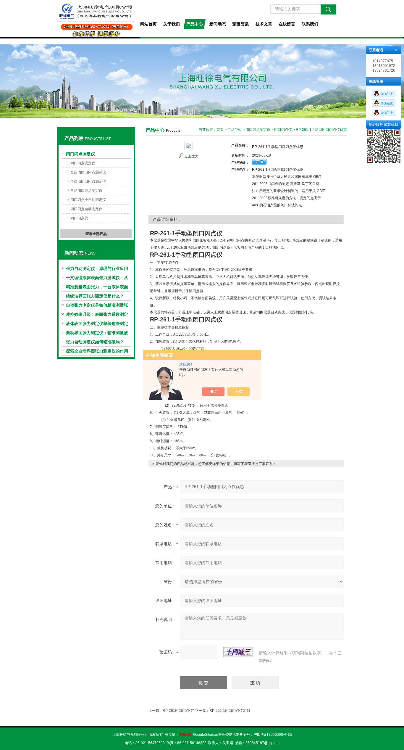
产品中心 (194, 24)
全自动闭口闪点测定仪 (88, 181)
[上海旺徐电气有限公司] (96, 18)
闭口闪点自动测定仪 (86, 209)
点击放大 (191, 156)
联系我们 (310, 24)
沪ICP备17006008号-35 (272, 735)
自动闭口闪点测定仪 (86, 191)
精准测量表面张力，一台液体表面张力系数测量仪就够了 (97, 288)
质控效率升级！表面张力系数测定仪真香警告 (97, 315)
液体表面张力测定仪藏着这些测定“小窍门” (97, 324)
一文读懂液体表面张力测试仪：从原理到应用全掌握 (97, 278)
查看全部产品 (96, 234)
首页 (220, 130)
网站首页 (148, 24)
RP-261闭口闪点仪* (178, 711)
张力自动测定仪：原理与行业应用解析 (97, 269)
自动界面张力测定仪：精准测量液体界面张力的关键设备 (97, 333)
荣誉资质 (240, 24)
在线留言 (287, 24)
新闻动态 (217, 24)
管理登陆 (225, 735)
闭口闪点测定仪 (80, 154)
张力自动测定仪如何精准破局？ (95, 341)
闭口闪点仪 (79, 218)
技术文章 (264, 24)
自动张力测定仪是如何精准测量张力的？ (97, 306)
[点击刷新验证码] (238, 652)
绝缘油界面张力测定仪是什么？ (95, 296)
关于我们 (171, 24)
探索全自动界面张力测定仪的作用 (97, 351)
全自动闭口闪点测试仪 (88, 172)
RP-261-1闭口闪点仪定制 (229, 711)
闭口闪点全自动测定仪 (88, 200)
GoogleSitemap (205, 735)
